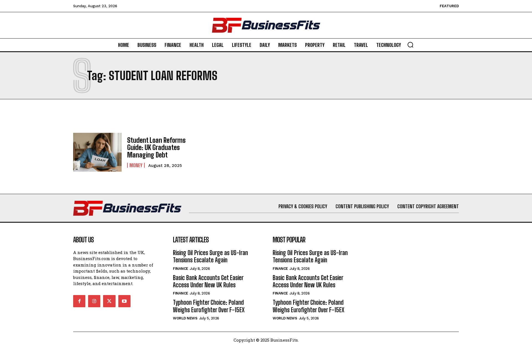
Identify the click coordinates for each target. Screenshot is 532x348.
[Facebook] (79, 301)
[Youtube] (124, 301)
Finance (180, 268)
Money (135, 165)
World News (185, 318)
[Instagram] (94, 301)
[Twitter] (109, 301)
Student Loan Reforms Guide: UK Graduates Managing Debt (156, 147)
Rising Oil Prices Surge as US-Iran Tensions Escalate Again (210, 256)
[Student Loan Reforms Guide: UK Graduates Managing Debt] (97, 152)
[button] (410, 44)
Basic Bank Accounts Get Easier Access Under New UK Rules (208, 281)
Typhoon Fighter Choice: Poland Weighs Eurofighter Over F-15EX (208, 306)
